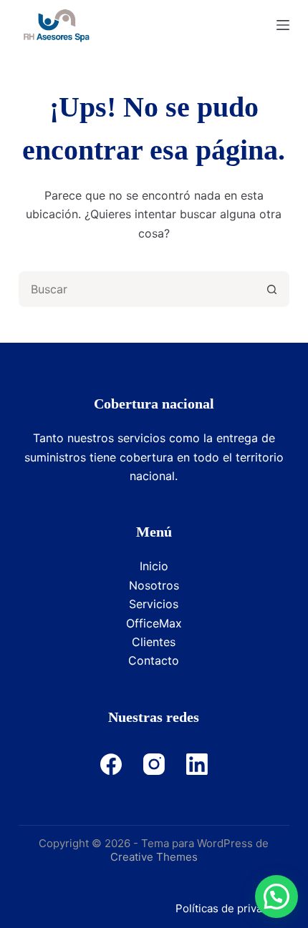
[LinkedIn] (197, 764)
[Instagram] (154, 764)
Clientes (153, 642)
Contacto (153, 660)
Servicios (153, 604)
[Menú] (282, 25)
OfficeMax (154, 623)
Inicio (154, 566)
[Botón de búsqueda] (271, 289)
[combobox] (137, 289)
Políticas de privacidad (232, 908)
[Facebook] (111, 764)
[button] (276, 896)
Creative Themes (154, 857)
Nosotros (154, 585)
